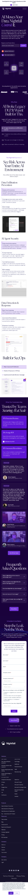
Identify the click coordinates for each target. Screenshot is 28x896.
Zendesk (16, 806)
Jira (2, 802)
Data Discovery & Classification (8, 821)
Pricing (2, 845)
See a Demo (14, 730)
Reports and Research (6, 837)
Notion (16, 804)
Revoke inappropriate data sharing (7, 780)
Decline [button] (17, 893)
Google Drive (4, 797)
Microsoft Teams (18, 792)
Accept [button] (11, 893)
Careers (3, 860)
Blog (2, 832)
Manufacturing (18, 782)
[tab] (14, 129)
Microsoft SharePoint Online (19, 800)
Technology (17, 771)
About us (3, 854)
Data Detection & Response (7, 818)
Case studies (4, 829)
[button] (25, 8)
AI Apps (3, 792)
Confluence (3, 805)
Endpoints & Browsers (6, 789)
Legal (16, 779)
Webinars (3, 839)
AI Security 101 (4, 834)
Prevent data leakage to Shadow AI (6, 784)
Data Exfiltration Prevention (7, 816)
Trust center (4, 862)
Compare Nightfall (5, 842)
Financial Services (18, 776)
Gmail (2, 800)
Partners (3, 857)
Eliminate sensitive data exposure (6, 776)
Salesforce (17, 789)
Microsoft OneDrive (19, 795)
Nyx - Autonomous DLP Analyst (8, 824)
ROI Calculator (4, 847)
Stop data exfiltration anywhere (5, 772)
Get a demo (4, 870)
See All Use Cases (14, 563)
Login (2, 872)
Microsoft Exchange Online (20, 797)
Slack (2, 795)
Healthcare (17, 774)
